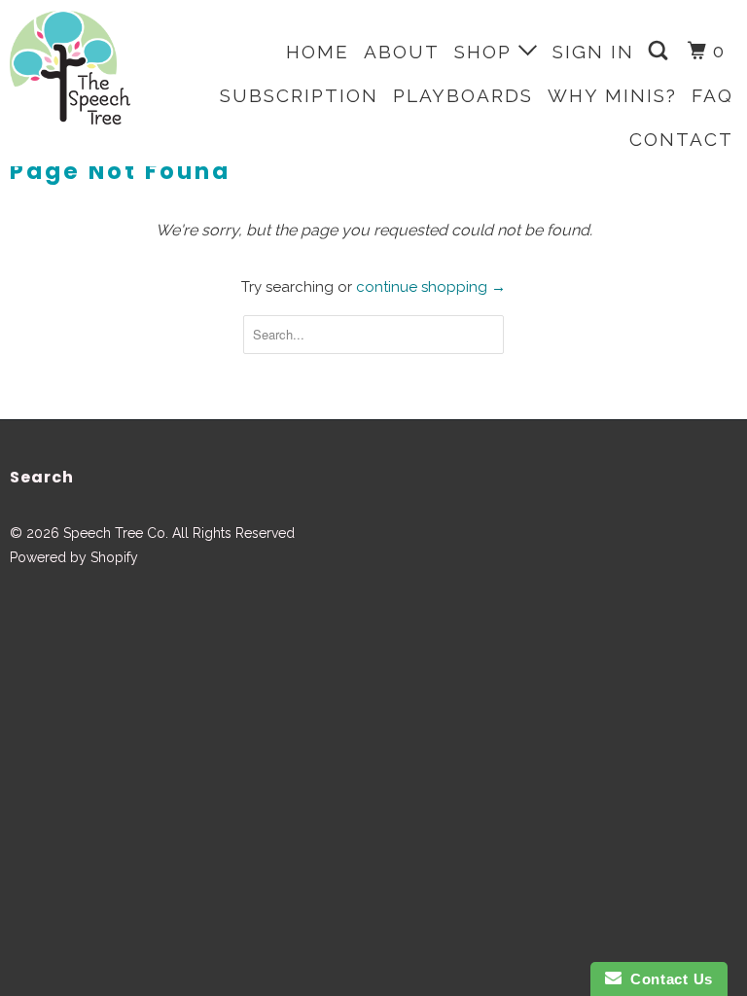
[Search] (661, 51)
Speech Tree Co (114, 533)
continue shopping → (431, 287)
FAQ (712, 95)
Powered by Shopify (74, 557)
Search (42, 477)
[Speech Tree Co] (70, 67)
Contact (681, 139)
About (402, 51)
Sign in (593, 51)
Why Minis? (612, 95)
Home (317, 51)
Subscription (299, 95)
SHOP (486, 51)
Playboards (463, 95)
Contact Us (667, 979)
